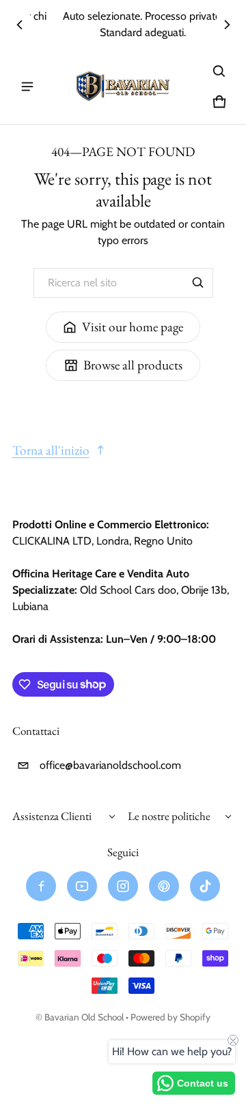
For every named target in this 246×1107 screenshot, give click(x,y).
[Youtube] (82, 886)
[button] (219, 72)
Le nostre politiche (169, 815)
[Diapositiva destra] (226, 24)
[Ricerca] (198, 283)
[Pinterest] (164, 886)
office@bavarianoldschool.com (110, 765)
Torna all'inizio (51, 450)
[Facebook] (41, 886)
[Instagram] (123, 886)
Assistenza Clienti (52, 815)
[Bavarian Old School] (123, 87)
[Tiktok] (205, 886)
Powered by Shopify (170, 1017)
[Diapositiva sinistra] (19, 24)
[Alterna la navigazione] (27, 87)
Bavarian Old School (84, 1017)
